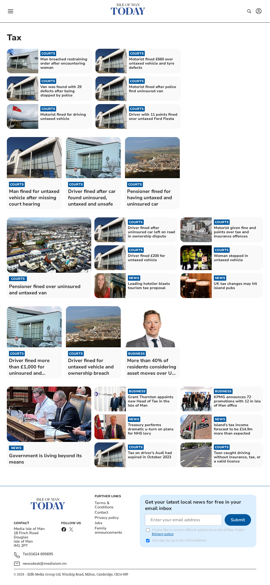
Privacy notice (162, 534)
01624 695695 (41, 554)
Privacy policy (107, 517)
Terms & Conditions (104, 505)
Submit (238, 520)
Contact (101, 512)
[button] (10, 11)
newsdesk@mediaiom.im (45, 563)
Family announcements (108, 530)
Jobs (98, 522)
